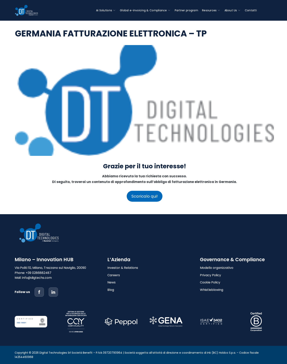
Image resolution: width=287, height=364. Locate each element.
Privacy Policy (210, 275)
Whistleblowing (211, 290)
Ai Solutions (104, 10)
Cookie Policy (210, 282)
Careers (113, 275)
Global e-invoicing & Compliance (143, 10)
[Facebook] (39, 292)
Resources (209, 10)
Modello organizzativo (216, 267)
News (111, 282)
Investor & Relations (122, 267)
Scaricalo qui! (144, 196)
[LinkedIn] (53, 292)
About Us (231, 10)
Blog (110, 290)
